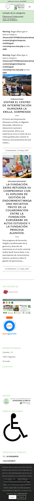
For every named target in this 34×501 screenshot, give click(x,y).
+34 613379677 (22, 1)
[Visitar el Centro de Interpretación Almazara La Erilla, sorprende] (17, 85)
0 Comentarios (11, 150)
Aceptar (12, 497)
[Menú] (29, 6)
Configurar (21, 497)
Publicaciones (17, 99)
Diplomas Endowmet (17, 181)
